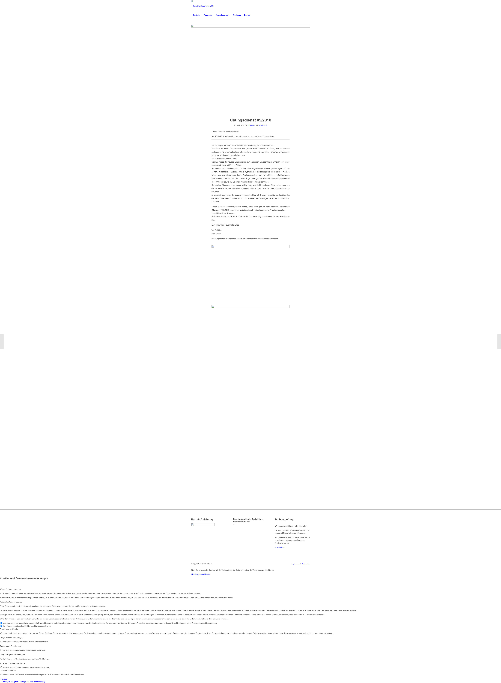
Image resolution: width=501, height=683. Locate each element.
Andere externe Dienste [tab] (9, 629)
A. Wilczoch (263, 125)
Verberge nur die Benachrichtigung (32, 681)
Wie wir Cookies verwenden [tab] (10, 589)
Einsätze (251, 125)
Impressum (4, 679)
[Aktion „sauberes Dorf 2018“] (2, 341)
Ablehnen (206, 574)
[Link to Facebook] (236, 524)
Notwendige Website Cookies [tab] (11, 602)
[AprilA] (250, 69)
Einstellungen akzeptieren (9, 681)
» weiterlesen (280, 547)
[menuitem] (196, 15)
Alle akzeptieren (197, 574)
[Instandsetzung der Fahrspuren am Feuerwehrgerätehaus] (499, 341)
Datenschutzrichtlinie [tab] (8, 670)
